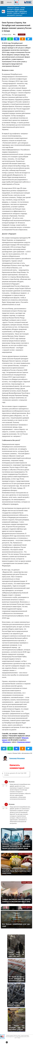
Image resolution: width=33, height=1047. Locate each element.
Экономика (27, 829)
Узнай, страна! (26, 882)
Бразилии (10, 11)
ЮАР (16, 11)
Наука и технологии (25, 854)
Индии (17, 9)
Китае (22, 9)
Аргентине (23, 11)
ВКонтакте (7, 742)
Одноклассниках (23, 742)
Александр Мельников (17, 758)
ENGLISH (9, 2)
